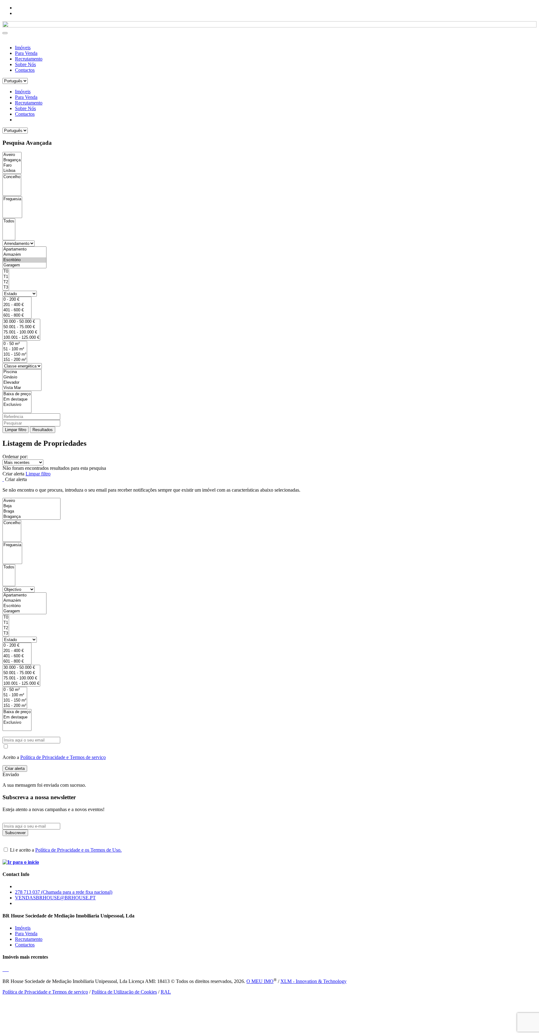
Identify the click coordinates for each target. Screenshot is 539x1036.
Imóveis (23, 47)
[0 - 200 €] (17, 299)
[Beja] (31, 506)
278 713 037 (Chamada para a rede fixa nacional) (63, 892)
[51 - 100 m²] (15, 349)
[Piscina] (22, 372)
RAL (166, 992)
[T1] (6, 277)
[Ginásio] (22, 377)
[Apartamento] (24, 249)
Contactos (25, 70)
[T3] (6, 287)
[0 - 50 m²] (15, 344)
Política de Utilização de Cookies (124, 992)
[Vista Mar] (22, 388)
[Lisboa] (12, 170)
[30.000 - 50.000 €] (21, 321)
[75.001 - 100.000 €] (21, 332)
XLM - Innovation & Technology (313, 981)
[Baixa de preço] (17, 394)
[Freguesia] (12, 199)
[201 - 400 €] (17, 305)
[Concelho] (12, 177)
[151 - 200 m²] (15, 359)
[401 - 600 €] (17, 310)
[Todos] (9, 221)
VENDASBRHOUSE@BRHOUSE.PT (55, 897)
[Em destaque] (17, 399)
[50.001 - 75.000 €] (21, 327)
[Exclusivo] (17, 404)
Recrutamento (28, 58)
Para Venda (26, 53)
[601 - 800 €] (17, 315)
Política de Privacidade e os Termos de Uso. (78, 850)
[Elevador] (22, 382)
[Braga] (31, 511)
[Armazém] (24, 254)
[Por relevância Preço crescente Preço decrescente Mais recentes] (269, 462)
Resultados (42, 429)
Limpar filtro (15, 429)
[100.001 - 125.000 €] (21, 337)
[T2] (6, 282)
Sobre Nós (25, 64)
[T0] (6, 271)
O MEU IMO (260, 981)
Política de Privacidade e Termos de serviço (63, 757)
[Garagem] (24, 265)
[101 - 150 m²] (15, 354)
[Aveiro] (12, 155)
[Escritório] (24, 260)
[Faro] (12, 165)
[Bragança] (12, 160)
